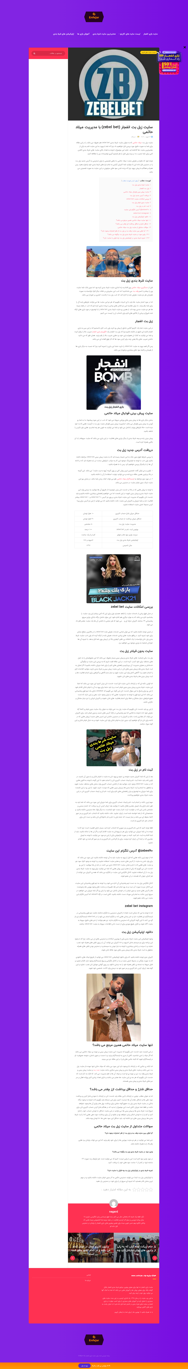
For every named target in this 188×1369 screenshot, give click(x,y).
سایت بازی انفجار (150, 34)
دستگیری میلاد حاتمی (139, 287)
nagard (113, 1212)
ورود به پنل (84, 1366)
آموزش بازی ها (83, 34)
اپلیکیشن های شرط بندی (63, 34)
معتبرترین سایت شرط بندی (104, 34)
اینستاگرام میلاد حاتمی (125, 478)
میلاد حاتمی (137, 142)
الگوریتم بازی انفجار (99, 331)
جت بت (96, 1070)
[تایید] (35, 53)
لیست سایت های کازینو (130, 34)
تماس (89, 1275)
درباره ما (88, 1280)
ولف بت (136, 291)
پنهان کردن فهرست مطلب (130, 181)
